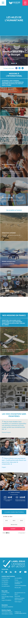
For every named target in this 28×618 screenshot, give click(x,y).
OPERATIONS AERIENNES (9, 233)
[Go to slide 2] (12, 63)
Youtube (25, 572)
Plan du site (18, 587)
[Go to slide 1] (11, 63)
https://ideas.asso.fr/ (14, 563)
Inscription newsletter (7, 607)
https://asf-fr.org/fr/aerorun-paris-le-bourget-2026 (14, 51)
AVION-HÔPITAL (6, 288)
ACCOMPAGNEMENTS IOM (9, 136)
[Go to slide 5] (16, 63)
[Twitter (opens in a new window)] (19, 68)
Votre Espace (18, 602)
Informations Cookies (7, 614)
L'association (5, 580)
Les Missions (5, 582)
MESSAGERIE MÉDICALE (8, 164)
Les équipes (5, 584)
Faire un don (25, 4)
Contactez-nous (6, 578)
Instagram (6, 572)
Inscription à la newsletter (18, 583)
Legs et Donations (6, 600)
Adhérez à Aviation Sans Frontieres (19, 599)
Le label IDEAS (5, 593)
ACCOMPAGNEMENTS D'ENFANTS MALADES (14, 107)
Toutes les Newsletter (20, 586)
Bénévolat (17, 596)
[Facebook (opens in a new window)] (16, 68)
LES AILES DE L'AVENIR (8, 403)
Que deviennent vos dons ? (20, 593)
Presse (16, 580)
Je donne (4, 595)
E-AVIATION (5, 347)
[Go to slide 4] (15, 63)
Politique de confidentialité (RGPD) (20, 612)
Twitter (20, 572)
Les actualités (18, 578)
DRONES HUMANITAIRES (8, 261)
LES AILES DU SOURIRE (8, 375)
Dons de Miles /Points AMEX (7, 597)
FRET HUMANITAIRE (7, 198)
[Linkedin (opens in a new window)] (23, 68)
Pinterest (15, 572)
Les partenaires (6, 586)
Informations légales (7, 612)
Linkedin (11, 572)
